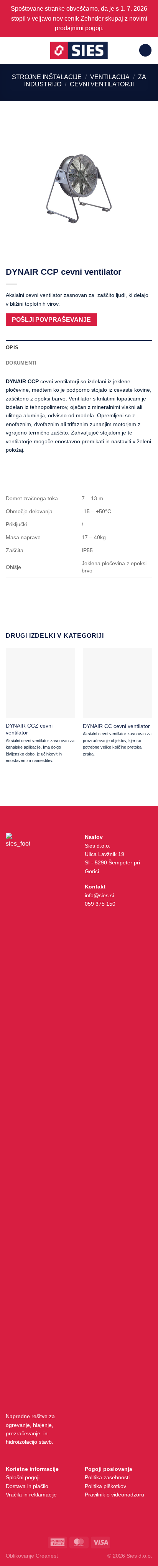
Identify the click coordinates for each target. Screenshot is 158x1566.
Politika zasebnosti (107, 1477)
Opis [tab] (12, 347)
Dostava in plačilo (27, 1486)
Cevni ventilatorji (102, 84)
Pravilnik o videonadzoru (114, 1494)
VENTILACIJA (110, 77)
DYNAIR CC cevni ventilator (116, 726)
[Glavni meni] (10, 50)
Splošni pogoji (23, 1477)
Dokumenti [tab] (21, 363)
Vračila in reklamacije (31, 1494)
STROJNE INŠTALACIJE (47, 77)
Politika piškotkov (105, 1486)
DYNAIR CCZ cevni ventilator (29, 729)
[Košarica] (145, 50)
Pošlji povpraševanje (51, 319)
